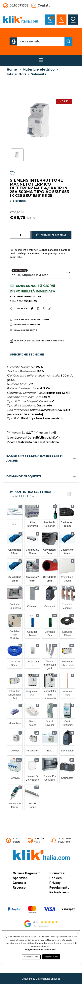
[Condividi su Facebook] (32, 308)
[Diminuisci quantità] (12, 235)
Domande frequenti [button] (23, 476)
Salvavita (38, 74)
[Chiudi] (68, 494)
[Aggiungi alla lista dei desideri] (12, 174)
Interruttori (16, 74)
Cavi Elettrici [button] (23, 496)
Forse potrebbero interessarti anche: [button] (34, 459)
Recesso (19, 887)
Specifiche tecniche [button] (27, 354)
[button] (14, 41)
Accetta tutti (51, 957)
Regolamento (59, 887)
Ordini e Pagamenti (27, 873)
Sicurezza (56, 873)
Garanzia (19, 883)
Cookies (55, 878)
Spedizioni (20, 878)
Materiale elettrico (39, 69)
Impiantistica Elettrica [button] (30, 492)
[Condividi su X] (44, 308)
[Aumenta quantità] (27, 235)
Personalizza (31, 957)
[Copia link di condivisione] (49, 308)
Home (12, 69)
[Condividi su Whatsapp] (38, 308)
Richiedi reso (59, 892)
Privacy (55, 883)
